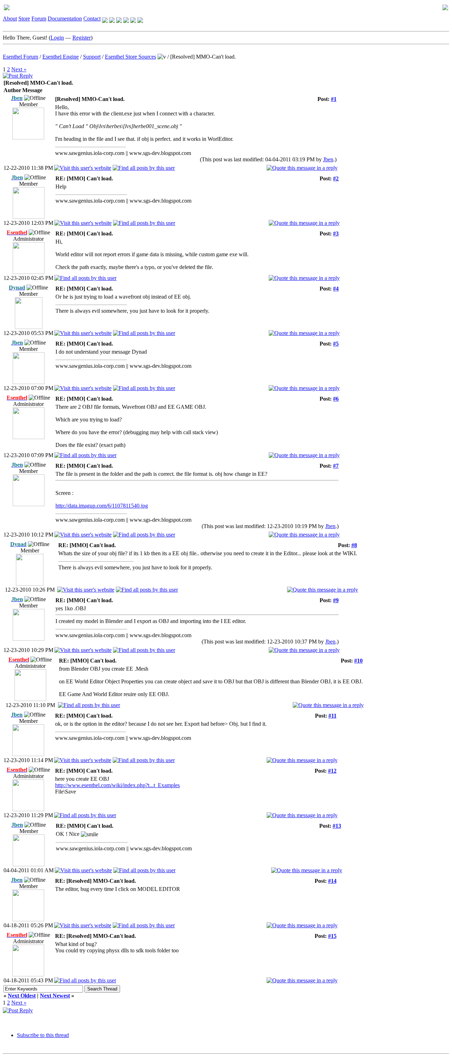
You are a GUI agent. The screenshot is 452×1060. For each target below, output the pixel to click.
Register (81, 38)
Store (24, 19)
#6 (336, 399)
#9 (336, 600)
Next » (18, 69)
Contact (92, 19)
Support (92, 57)
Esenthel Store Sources (130, 57)
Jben (328, 159)
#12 (332, 771)
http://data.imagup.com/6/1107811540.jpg (101, 506)
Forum (38, 19)
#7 (336, 466)
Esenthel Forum (20, 57)
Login (57, 38)
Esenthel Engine (60, 57)
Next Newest (55, 996)
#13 (337, 826)
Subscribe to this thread (43, 1035)
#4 (336, 289)
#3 (336, 233)
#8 (354, 545)
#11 (332, 716)
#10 (358, 661)
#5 (336, 344)
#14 (332, 881)
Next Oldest (22, 996)
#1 (334, 99)
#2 (336, 178)
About (10, 19)
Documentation (65, 19)
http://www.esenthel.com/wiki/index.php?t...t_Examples (117, 785)
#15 (332, 936)
